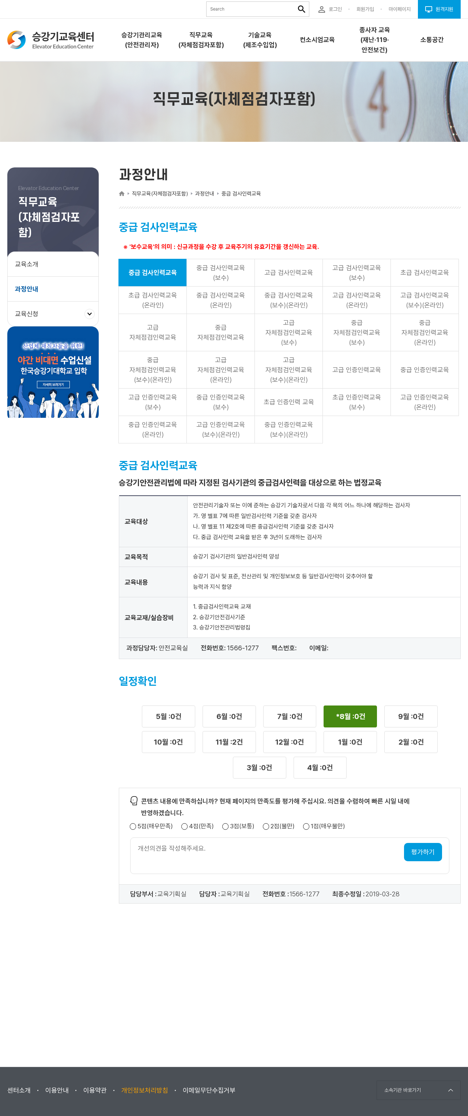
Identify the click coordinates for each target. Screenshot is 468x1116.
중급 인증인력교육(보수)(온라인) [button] (288, 429)
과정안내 (26, 289)
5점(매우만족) (155, 826)
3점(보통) (242, 826)
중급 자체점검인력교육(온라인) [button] (424, 332)
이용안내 (57, 1090)
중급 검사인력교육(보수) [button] (220, 272)
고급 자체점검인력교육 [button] (152, 332)
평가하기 (423, 852)
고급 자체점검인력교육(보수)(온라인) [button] (288, 369)
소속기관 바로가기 (402, 1090)
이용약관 (95, 1090)
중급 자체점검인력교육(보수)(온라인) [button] (152, 369)
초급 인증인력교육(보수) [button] (356, 402)
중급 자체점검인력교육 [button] (220, 332)
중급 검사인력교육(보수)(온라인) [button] (288, 300)
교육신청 (29, 318)
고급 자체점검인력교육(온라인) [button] (220, 369)
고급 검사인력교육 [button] (288, 272)
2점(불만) (283, 826)
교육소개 (26, 264)
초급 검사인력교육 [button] (424, 272)
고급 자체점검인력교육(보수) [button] (288, 332)
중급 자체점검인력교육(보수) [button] (356, 332)
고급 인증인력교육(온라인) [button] (424, 402)
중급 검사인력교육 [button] (153, 272)
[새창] (53, 373)
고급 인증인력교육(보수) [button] (152, 402)
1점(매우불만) (328, 826)
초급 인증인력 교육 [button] (289, 402)
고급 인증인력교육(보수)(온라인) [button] (220, 429)
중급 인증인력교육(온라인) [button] (152, 429)
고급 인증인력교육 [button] (356, 370)
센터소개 (19, 1090)
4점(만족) (201, 826)
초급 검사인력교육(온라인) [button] (152, 300)
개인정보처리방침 (144, 1090)
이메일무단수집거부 (209, 1090)
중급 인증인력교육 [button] (424, 370)
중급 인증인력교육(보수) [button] (220, 402)
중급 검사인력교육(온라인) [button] (220, 300)
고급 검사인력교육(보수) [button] (356, 272)
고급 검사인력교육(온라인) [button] (356, 300)
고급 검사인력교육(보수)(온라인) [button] (424, 300)
